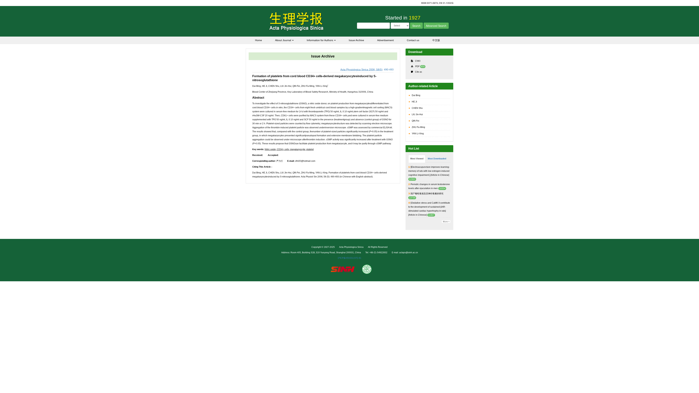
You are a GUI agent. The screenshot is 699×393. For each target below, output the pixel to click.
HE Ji (414, 101)
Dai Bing (416, 95)
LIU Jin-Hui (417, 114)
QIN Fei (415, 121)
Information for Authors (320, 40)
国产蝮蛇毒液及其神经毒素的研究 (427, 193)
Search (416, 25)
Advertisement (385, 40)
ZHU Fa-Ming (418, 127)
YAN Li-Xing (418, 133)
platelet (310, 149)
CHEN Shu (417, 108)
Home (258, 40)
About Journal (283, 40)
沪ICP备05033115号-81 (349, 258)
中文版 (436, 40)
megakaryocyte (297, 149)
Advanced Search (436, 25)
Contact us (413, 40)
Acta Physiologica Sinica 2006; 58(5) (361, 69)
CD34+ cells (282, 149)
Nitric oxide (270, 149)
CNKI (417, 61)
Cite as (418, 72)
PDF (417, 66)
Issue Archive (356, 40)
